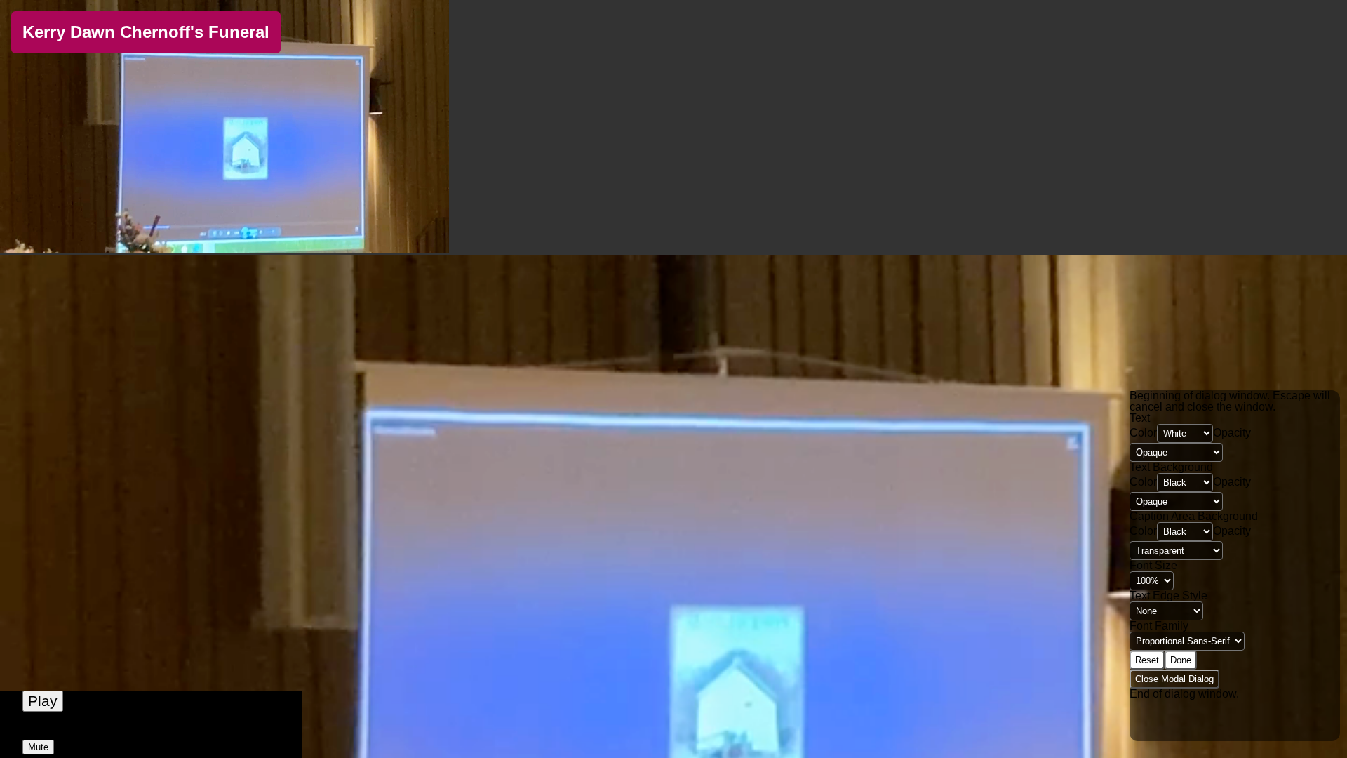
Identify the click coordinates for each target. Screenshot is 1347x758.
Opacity (1232, 433)
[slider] (150, 731)
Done (1180, 660)
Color (1143, 433)
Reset (1147, 660)
